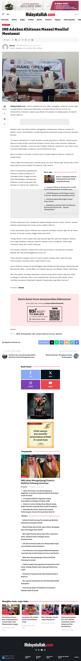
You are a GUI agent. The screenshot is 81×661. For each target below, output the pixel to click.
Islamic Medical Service (45, 334)
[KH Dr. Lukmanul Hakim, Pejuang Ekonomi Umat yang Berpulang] (49, 179)
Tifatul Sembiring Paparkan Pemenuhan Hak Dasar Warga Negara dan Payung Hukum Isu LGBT (40, 567)
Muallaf (59, 334)
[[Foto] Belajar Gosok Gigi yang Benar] (50, 609)
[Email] (25, 40)
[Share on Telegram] (22, 40)
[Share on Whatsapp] (19, 40)
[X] (50, 374)
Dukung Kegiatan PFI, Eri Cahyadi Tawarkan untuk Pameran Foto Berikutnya (68, 621)
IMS (33, 334)
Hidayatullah (26, 334)
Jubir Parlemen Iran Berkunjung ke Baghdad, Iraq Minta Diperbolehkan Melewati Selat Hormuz (39, 493)
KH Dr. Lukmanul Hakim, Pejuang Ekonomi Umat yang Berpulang (66, 179)
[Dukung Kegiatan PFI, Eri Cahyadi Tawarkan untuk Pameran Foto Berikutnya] (70, 609)
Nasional (6, 24)
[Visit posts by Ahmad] (5, 47)
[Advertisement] (44, 122)
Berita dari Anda (8, 612)
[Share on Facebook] (12, 40)
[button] (4, 14)
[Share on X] (15, 40)
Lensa (31, 612)
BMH (18, 334)
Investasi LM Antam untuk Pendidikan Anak (30, 619)
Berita (24, 477)
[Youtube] (50, 384)
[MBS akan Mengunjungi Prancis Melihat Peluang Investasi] (40, 466)
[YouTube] (41, 650)
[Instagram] (30, 384)
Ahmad (12, 45)
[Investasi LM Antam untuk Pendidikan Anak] (30, 609)
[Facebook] (30, 374)
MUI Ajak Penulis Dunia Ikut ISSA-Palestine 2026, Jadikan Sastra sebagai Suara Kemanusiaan (39, 536)
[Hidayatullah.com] (40, 14)
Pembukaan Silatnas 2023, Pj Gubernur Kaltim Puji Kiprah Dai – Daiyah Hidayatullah (59, 207)
